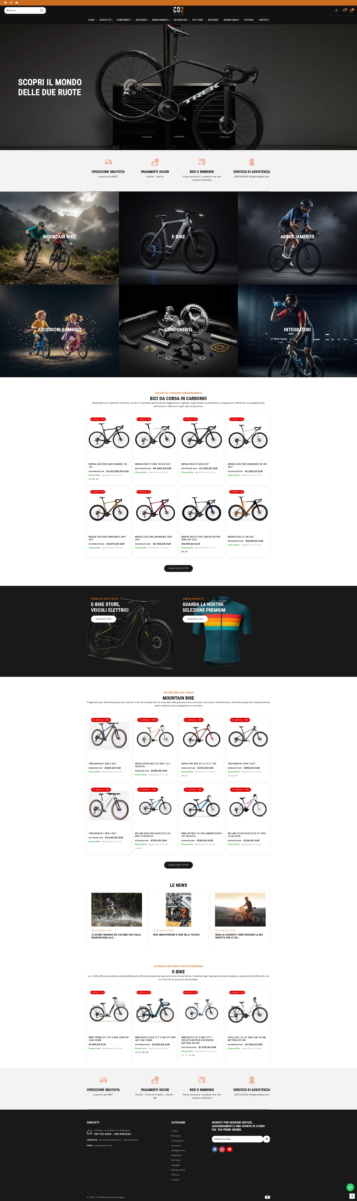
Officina (175, 1175)
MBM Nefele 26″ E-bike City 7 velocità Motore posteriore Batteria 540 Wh (234, 1040)
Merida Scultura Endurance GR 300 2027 (247, 465)
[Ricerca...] (42, 10)
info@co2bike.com (259, 176)
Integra (121, 1197)
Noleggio (175, 1165)
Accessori (176, 1145)
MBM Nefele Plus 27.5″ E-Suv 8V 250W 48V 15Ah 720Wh (99, 1039)
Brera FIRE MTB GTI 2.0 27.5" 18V (198, 763)
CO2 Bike (100, 1197)
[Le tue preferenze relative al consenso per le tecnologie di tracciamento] (352, 1196)
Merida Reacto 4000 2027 (195, 464)
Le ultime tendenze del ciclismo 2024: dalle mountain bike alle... (116, 936)
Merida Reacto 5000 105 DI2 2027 (153, 464)
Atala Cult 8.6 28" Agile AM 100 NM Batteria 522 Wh (190, 1039)
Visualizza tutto (178, 568)
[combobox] (25, 10)
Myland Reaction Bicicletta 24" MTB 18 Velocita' (153, 835)
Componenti (177, 1140)
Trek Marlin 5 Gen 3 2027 (102, 763)
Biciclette (175, 1136)
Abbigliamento (178, 1150)
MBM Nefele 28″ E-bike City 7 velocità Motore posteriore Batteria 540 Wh (141, 1040)
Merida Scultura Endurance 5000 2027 (153, 538)
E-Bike (174, 1131)
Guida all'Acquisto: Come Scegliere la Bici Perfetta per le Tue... (239, 936)
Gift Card (176, 1160)
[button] (91, 19)
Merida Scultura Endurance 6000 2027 (107, 538)
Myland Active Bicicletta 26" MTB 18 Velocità (247, 835)
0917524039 (241, 176)
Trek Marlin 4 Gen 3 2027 (242, 763)
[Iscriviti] (266, 1139)
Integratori (176, 1155)
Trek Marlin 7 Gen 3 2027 (102, 833)
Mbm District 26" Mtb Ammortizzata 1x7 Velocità (201, 835)
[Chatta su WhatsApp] (350, 1187)
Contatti (175, 1179)
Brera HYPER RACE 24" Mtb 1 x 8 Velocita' (152, 765)
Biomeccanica (178, 1170)
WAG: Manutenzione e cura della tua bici (176, 934)
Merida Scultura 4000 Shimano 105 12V (108, 465)
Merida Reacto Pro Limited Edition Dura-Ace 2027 (200, 538)
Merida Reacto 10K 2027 (241, 536)
